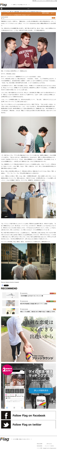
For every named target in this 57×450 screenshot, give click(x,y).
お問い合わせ (49, 443)
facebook (28, 415)
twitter (28, 424)
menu (28, 8)
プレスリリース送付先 (49, 445)
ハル (3, 18)
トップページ (4, 11)
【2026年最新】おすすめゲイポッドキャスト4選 (31, 295)
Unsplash (17, 282)
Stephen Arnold (9, 282)
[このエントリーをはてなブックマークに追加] (2, 285)
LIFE (11, 11)
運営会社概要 (39, 443)
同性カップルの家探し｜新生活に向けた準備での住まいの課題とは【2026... (38, 311)
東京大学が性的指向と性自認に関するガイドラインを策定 (33, 303)
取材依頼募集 (39, 445)
